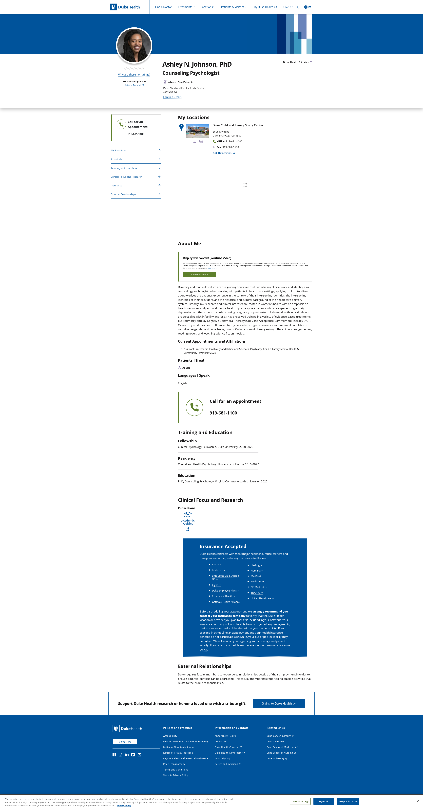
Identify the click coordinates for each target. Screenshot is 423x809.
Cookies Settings (300, 801)
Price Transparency (174, 764)
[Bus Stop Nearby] (201, 142)
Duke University (275, 758)
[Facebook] (115, 755)
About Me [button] (116, 159)
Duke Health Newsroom (228, 752)
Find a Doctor (163, 7)
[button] (308, 7)
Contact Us (125, 741)
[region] (211, 801)
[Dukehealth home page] (130, 7)
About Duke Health (225, 735)
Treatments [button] (185, 7)
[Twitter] (133, 755)
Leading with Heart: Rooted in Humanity (185, 741)
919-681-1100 (223, 413)
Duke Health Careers (227, 747)
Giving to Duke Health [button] (277, 703)
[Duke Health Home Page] (128, 728)
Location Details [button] (172, 97)
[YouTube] (140, 755)
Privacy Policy (124, 805)
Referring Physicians (226, 764)
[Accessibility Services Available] (194, 142)
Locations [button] (207, 7)
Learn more (212, 268)
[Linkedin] (127, 755)
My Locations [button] (118, 150)
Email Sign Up (223, 758)
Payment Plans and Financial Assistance (185, 758)
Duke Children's (275, 741)
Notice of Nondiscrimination (179, 747)
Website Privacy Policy (175, 775)
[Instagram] (121, 755)
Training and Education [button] (124, 168)
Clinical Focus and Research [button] (126, 176)
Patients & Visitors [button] (232, 7)
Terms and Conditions (175, 769)
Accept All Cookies (348, 801)
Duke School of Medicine (280, 747)
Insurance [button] (116, 185)
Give (286, 7)
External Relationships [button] (123, 194)
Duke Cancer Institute (279, 735)
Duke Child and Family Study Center (238, 125)
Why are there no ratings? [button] (134, 74)
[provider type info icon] (311, 62)
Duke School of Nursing (280, 752)
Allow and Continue (199, 274)
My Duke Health (263, 7)
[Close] (417, 801)
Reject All (323, 801)
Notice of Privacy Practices (178, 752)
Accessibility (170, 735)
